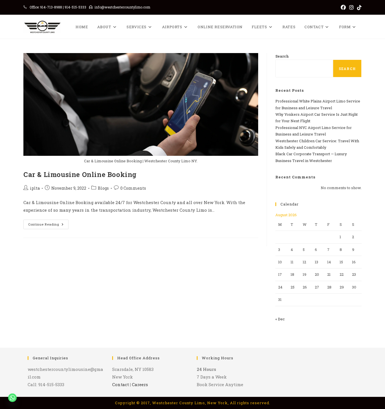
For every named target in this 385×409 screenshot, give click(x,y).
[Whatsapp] (12, 397)
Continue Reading (48, 225)
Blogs (103, 188)
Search (282, 56)
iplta (35, 188)
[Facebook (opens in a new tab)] (343, 7)
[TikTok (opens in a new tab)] (358, 7)
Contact (120, 384)
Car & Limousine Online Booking (80, 174)
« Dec (280, 318)
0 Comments (133, 188)
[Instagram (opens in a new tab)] (351, 7)
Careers (140, 384)
